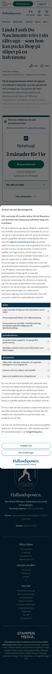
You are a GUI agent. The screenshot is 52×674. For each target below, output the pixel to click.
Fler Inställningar (26, 452)
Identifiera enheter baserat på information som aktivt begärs (23, 349)
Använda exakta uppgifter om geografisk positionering (20, 341)
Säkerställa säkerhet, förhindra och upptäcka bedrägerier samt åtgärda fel (22, 363)
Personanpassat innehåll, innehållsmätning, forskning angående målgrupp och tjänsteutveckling (22, 325)
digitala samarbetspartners (23, 242)
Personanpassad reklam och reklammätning (22, 317)
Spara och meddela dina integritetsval (19, 376)
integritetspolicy (34, 431)
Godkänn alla (26, 445)
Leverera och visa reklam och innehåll (19, 370)
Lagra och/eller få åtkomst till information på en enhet (24, 311)
